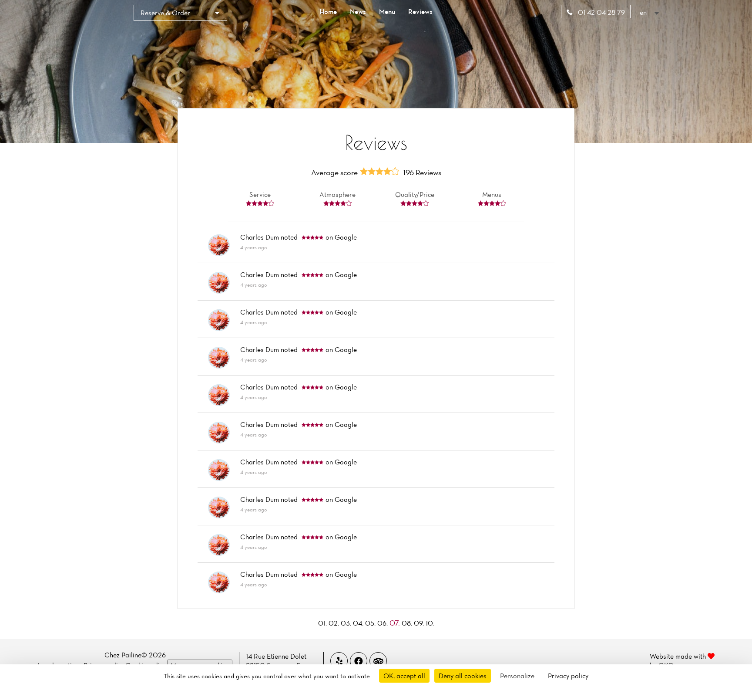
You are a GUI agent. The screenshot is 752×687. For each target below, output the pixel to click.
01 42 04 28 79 (600, 12)
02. (335, 623)
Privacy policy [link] (568, 675)
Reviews (420, 11)
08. (408, 623)
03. (347, 623)
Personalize (517, 675)
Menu (387, 11)
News (358, 11)
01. (323, 623)
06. (383, 623)
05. (371, 623)
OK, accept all (404, 675)
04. (359, 623)
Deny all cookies (463, 675)
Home (328, 11)
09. (420, 623)
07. (395, 623)
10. (430, 623)
